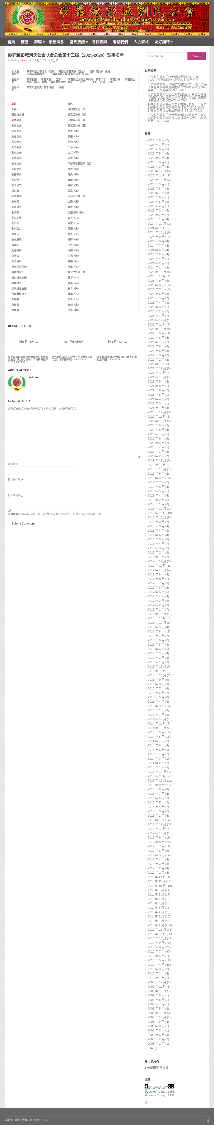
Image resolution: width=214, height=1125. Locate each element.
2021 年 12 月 (157, 368)
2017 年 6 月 (156, 587)
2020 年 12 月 (157, 412)
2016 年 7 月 (156, 635)
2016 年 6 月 (156, 640)
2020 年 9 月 (156, 425)
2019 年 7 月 (156, 482)
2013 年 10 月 (157, 780)
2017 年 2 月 (156, 605)
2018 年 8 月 (156, 526)
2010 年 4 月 (156, 964)
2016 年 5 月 (156, 644)
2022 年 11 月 (157, 324)
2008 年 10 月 (157, 1017)
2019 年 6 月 (156, 486)
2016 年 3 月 (156, 653)
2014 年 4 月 (156, 754)
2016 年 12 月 (157, 614)
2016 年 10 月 (157, 622)
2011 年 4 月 (156, 912)
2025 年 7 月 (156, 193)
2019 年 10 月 (157, 469)
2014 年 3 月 (156, 758)
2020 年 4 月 (156, 447)
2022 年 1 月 (156, 364)
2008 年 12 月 (157, 1013)
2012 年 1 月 (156, 872)
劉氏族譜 (79, 42)
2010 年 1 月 (156, 977)
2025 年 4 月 (156, 206)
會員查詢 (99, 42)
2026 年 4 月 (156, 158)
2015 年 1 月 (156, 714)
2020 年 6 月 (156, 438)
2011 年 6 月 (156, 903)
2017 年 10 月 (157, 570)
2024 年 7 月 (156, 245)
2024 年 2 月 (156, 263)
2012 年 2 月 (156, 868)
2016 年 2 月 (156, 657)
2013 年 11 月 (157, 776)
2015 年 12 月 (157, 666)
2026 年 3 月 (156, 162)
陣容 (39, 42)
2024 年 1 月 (156, 267)
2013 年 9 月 (156, 785)
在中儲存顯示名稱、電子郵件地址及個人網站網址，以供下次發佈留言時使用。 (55, 514)
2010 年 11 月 (157, 934)
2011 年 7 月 (156, 899)
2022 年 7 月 (156, 342)
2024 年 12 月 (157, 223)
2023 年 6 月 (156, 293)
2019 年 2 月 (156, 500)
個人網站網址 (15, 495)
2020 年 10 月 (157, 421)
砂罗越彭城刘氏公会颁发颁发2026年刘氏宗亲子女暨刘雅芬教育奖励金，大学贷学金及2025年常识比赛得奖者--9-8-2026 (177, 87)
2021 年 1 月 (156, 407)
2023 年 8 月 (156, 285)
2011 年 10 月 (157, 885)
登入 (147, 1102)
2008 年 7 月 (156, 1030)
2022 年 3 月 (156, 355)
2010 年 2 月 (156, 973)
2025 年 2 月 (156, 215)
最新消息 (56, 42)
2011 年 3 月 (156, 916)
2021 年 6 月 (156, 390)
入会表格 (141, 42)
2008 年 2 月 (156, 1039)
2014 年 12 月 (157, 719)
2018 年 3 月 (156, 548)
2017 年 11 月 (157, 565)
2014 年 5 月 (156, 749)
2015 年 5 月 (156, 697)
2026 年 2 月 (156, 166)
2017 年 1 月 (156, 609)
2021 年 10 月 (157, 377)
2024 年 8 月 (156, 241)
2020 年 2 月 (156, 456)
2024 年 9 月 (156, 236)
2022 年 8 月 (156, 337)
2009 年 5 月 (156, 1008)
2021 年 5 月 (156, 394)
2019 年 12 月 (157, 460)
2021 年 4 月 (156, 399)
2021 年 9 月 (156, 381)
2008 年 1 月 (156, 1043)
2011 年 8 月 (156, 894)
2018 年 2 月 (156, 552)
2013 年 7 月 (156, 793)
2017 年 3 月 (156, 600)
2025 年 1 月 (156, 219)
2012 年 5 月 (156, 855)
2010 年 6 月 (156, 956)
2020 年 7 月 (156, 434)
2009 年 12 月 (157, 982)
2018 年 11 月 (157, 513)
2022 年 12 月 (157, 320)
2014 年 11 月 (157, 723)
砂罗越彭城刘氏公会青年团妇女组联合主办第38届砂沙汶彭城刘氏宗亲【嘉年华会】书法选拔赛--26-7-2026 (177, 117)
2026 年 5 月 (156, 153)
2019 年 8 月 (156, 478)
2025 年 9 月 (156, 184)
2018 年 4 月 (156, 543)
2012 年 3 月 (156, 863)
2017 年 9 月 (156, 574)
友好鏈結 (164, 42)
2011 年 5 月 (156, 907)
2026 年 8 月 (156, 140)
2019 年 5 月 (156, 491)
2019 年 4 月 (156, 495)
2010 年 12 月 (157, 929)
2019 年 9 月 (156, 473)
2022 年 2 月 (156, 359)
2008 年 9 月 (156, 1021)
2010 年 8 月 (156, 947)
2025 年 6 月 (156, 197)
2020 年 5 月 (156, 443)
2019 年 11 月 (157, 464)
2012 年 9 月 (156, 837)
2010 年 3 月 (156, 969)
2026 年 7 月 (156, 144)
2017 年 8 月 (156, 578)
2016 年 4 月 (156, 649)
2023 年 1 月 (156, 315)
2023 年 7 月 (156, 289)
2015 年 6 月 (156, 692)
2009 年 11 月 (157, 986)
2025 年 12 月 (157, 171)
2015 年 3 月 (156, 706)
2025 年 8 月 (156, 188)
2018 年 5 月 (156, 539)
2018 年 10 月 (157, 517)
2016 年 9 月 (156, 627)
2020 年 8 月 (156, 429)
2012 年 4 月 (156, 859)
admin (23, 60)
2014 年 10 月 (157, 728)
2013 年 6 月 (156, 798)
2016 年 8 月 (156, 631)
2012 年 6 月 (156, 850)
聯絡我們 (120, 42)
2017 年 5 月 (156, 592)
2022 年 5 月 (156, 350)
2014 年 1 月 (156, 767)
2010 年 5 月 (156, 960)
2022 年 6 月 (156, 346)
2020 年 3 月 (156, 451)
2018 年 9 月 (156, 521)
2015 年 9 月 (156, 679)
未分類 (54, 60)
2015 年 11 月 (157, 671)
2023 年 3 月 (156, 307)
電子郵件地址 (15, 479)
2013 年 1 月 (156, 820)
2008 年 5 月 (156, 1034)
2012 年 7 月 (156, 846)
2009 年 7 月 (156, 1004)
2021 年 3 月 (156, 403)
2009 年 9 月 (156, 995)
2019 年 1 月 (156, 504)
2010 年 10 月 (157, 938)
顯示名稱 (13, 464)
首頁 (11, 42)
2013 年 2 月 (156, 815)
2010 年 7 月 (156, 951)
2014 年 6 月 (156, 745)
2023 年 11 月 (157, 276)
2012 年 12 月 (157, 824)
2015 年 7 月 (156, 688)
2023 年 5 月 (156, 298)
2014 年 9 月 (156, 732)
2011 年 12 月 (157, 877)
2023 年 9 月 (156, 280)
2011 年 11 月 (156, 881)
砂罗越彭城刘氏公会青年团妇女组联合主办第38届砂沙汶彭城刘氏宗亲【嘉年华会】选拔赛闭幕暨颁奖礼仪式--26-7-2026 (177, 97)
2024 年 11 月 (157, 228)
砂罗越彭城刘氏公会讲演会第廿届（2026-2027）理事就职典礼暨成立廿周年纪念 (175, 78)
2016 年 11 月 (157, 618)
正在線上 (158, 1067)
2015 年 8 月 (156, 684)
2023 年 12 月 (157, 272)
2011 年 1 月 (156, 925)
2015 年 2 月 (156, 710)
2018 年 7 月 (156, 530)
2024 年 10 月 (157, 232)
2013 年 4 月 (156, 806)
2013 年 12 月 (157, 771)
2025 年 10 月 (157, 179)
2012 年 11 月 (157, 828)
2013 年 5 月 (156, 802)
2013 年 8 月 (156, 789)
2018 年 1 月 (156, 557)
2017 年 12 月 (157, 561)
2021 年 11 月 (157, 372)
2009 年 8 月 (156, 999)
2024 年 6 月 (156, 250)
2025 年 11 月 (157, 175)
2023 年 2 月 (156, 311)
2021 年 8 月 (156, 386)
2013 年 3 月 (156, 811)
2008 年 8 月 (156, 1026)
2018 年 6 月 (156, 535)
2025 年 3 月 (156, 210)
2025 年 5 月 (156, 201)
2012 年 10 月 (157, 833)
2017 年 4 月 (156, 596)
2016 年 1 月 (156, 662)
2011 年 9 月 (156, 890)
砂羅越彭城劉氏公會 (16, 1120)
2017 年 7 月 (156, 583)
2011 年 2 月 (156, 920)
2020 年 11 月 (157, 416)
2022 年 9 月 (156, 333)
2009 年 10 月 (157, 991)
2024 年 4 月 (156, 258)
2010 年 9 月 (156, 942)
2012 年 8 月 (156, 842)
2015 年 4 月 (156, 701)
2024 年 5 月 (156, 254)
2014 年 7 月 (156, 741)
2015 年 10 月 (157, 675)
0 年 (151, 1048)
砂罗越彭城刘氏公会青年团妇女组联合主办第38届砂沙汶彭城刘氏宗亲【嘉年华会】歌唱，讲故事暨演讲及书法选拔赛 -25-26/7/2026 (177, 107)
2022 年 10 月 (157, 329)
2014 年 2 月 (156, 763)
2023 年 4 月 (156, 302)
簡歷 (24, 42)
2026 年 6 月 (156, 149)
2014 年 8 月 (156, 736)
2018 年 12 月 (157, 508)
